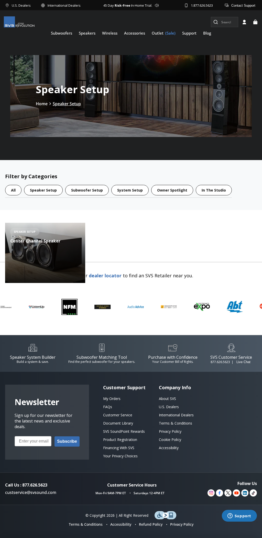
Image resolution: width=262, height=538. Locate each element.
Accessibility (120, 524)
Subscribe (67, 441)
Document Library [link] (118, 423)
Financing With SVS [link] (118, 447)
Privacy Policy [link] (170, 431)
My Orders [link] (112, 398)
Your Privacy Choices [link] (120, 455)
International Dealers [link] (176, 415)
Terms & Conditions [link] (175, 423)
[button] (255, 22)
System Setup (130, 190)
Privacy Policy (181, 524)
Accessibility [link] (169, 447)
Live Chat (243, 362)
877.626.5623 (220, 362)
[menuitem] (61, 33)
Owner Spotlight (172, 190)
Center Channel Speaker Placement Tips (35, 244)
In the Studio (214, 190)
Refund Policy (150, 524)
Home (42, 104)
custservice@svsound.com (30, 492)
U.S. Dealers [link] (169, 406)
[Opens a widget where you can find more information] (239, 516)
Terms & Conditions (86, 524)
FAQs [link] (107, 406)
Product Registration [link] (120, 439)
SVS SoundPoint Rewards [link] (124, 431)
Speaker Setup (67, 104)
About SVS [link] (167, 398)
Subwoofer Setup (87, 190)
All (13, 190)
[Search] (216, 22)
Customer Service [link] (117, 415)
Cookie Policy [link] (170, 439)
